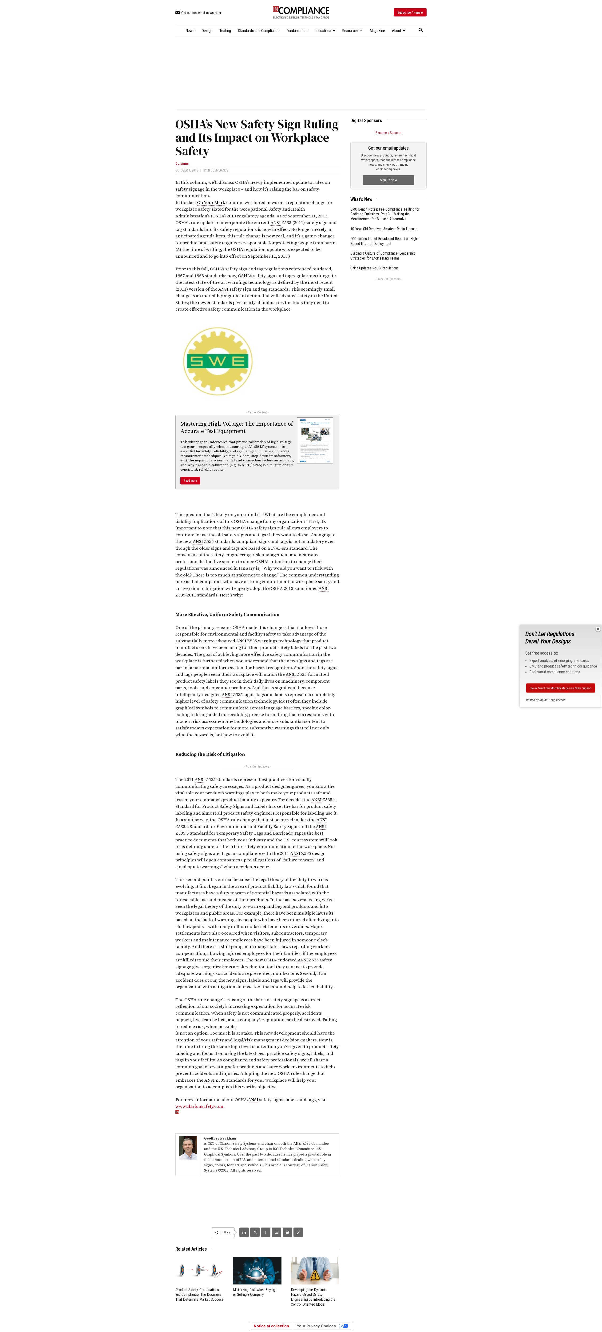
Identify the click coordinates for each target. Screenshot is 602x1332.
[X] (255, 1232)
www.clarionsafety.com (199, 1106)
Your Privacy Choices (316, 1326)
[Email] (276, 1232)
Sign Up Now (388, 180)
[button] (421, 30)
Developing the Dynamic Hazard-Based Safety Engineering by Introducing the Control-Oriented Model (313, 1297)
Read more (190, 480)
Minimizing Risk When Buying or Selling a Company (254, 1292)
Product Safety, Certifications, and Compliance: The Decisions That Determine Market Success (199, 1295)
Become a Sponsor (388, 133)
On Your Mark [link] (211, 202)
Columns (182, 163)
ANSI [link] (275, 222)
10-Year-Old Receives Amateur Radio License (383, 229)
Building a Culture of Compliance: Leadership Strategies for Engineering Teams (383, 255)
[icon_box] (198, 12)
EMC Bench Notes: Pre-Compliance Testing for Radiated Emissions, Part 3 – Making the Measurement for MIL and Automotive (385, 214)
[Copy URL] (298, 1232)
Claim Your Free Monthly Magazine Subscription (560, 688)
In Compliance (217, 170)
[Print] (287, 1232)
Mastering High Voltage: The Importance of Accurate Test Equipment (236, 427)
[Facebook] (265, 1232)
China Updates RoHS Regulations (374, 268)
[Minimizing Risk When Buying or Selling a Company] (257, 1270)
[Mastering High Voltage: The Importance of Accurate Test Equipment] (315, 440)
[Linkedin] (244, 1232)
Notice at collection (271, 1326)
